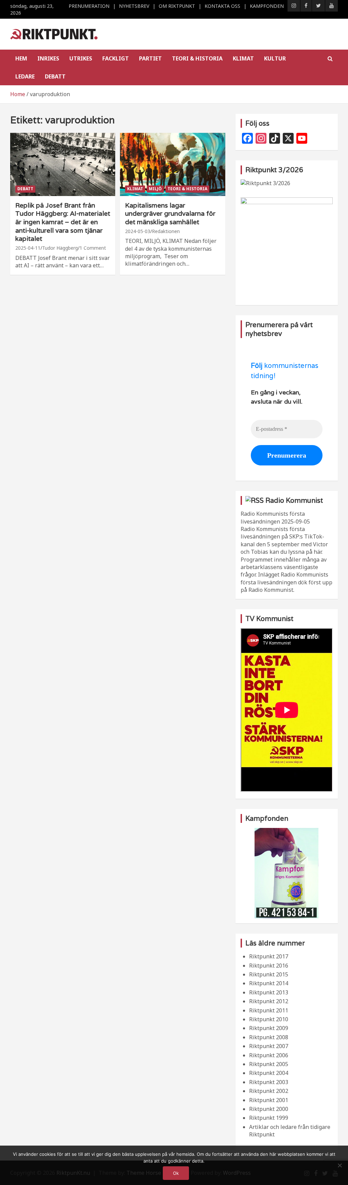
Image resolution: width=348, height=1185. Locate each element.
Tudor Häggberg (60, 248)
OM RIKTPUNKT (177, 6)
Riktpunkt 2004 (268, 1073)
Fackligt (115, 58)
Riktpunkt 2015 (268, 974)
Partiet (150, 58)
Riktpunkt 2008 (268, 1037)
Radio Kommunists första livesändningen (273, 517)
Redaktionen (166, 231)
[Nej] (339, 1165)
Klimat (243, 58)
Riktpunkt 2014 (268, 983)
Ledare (25, 76)
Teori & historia (197, 58)
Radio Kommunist (294, 500)
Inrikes (48, 58)
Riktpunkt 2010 (268, 1019)
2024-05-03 (137, 231)
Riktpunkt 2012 (268, 1001)
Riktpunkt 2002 (268, 1091)
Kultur (275, 58)
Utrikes (80, 58)
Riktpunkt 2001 (268, 1100)
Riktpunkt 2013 (268, 992)
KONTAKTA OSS (222, 6)
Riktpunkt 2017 (268, 956)
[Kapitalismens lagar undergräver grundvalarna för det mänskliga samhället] (172, 164)
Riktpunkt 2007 (268, 1046)
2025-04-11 (27, 248)
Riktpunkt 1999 (268, 1117)
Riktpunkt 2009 (268, 1028)
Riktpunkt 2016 (268, 965)
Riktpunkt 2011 (268, 1010)
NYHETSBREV (134, 6)
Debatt (55, 76)
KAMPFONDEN (267, 6)
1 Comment (93, 248)
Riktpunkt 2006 (268, 1055)
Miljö (155, 189)
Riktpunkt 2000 (268, 1109)
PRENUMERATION (89, 6)
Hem (21, 58)
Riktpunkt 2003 (268, 1082)
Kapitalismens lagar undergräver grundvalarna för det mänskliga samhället (170, 213)
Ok (176, 1173)
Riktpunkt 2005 (268, 1064)
